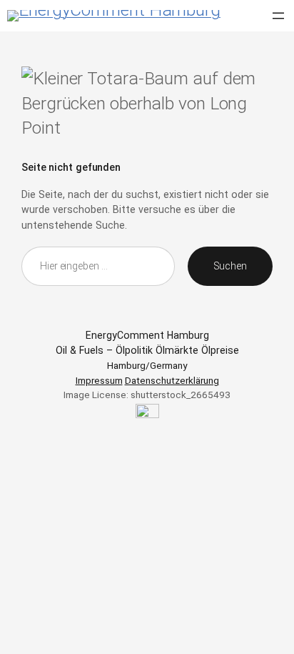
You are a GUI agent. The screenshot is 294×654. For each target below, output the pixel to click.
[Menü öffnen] (278, 15)
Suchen (230, 266)
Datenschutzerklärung (172, 380)
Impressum (99, 380)
